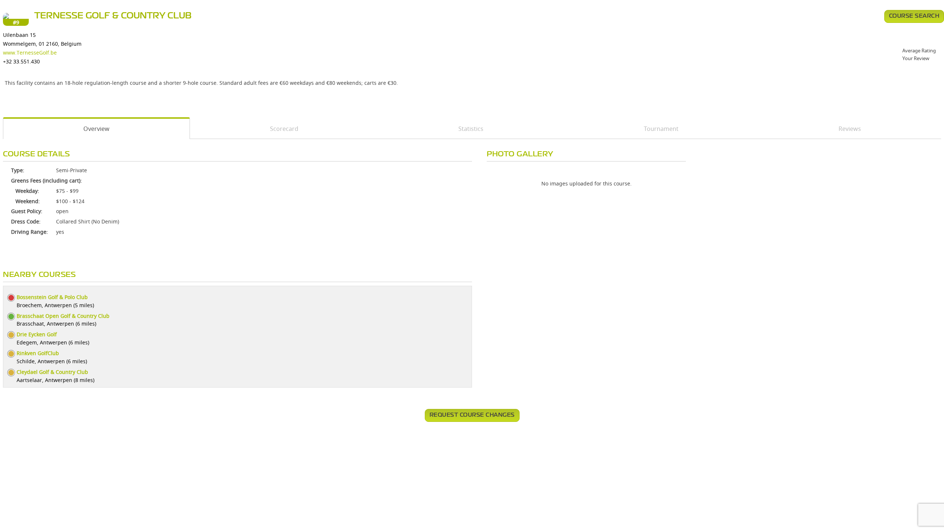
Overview (96, 129)
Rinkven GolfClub (38, 353)
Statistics (470, 129)
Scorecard (284, 129)
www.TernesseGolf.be (30, 52)
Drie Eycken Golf (37, 334)
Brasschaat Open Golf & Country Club (63, 315)
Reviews (850, 129)
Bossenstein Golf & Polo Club (52, 297)
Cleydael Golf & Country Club (52, 371)
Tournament (661, 129)
